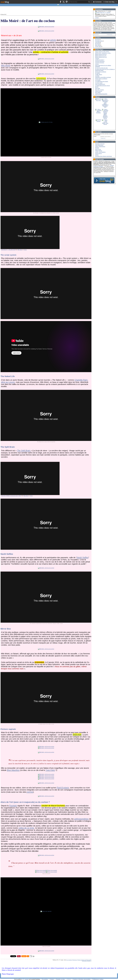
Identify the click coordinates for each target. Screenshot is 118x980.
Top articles (45, 979)
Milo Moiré (5, 65)
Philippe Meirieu (98, 150)
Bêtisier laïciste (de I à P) (100, 55)
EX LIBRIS (97, 73)
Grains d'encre (98, 153)
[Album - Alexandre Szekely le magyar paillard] (105, 113)
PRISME (97, 147)
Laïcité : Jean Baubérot (100, 152)
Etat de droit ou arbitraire (100, 71)
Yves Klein (50, 770)
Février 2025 (98, 46)
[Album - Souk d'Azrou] (105, 122)
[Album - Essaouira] (98, 110)
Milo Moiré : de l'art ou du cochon (28, 21)
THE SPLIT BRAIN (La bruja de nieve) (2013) (11, 495)
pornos (29, 792)
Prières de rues (98, 91)
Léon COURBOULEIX (100, 84)
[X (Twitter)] (63, 2)
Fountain (13, 805)
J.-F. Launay (25, 979)
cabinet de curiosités (98, 166)
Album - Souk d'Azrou (105, 124)
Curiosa (97, 64)
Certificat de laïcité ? (99, 59)
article (53, 40)
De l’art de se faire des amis (101, 67)
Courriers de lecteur (99, 62)
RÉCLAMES (98, 92)
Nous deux (97, 88)
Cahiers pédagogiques (100, 146)
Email (95, 136)
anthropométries (81, 819)
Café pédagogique (99, 145)
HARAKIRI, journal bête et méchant (103, 77)
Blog (96, 11)
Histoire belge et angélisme (101, 78)
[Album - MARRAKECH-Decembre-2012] (105, 102)
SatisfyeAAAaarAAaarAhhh (101, 93)
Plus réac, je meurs (99, 89)
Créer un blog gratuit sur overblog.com (104, 180)
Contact (4, 10)
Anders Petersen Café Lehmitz (102, 51)
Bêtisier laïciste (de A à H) (101, 54)
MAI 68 (96, 86)
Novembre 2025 (99, 40)
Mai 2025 (97, 43)
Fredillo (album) (98, 74)
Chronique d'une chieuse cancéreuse (103, 156)
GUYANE (97, 75)
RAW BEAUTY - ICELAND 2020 (8, 249)
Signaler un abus (60, 979)
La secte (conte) (99, 82)
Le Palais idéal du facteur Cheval (102, 85)
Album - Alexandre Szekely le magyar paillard (105, 117)
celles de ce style (26, 828)
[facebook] (60, 2)
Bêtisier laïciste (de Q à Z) (101, 57)
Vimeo (25, 249)
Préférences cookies (97, 979)
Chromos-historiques (100, 61)
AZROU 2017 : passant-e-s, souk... (103, 52)
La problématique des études (101, 81)
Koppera (112, 165)
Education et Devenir (99, 143)
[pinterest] (66, 2)
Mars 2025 (97, 45)
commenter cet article (86, 960)
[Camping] (98, 119)
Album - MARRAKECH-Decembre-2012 (105, 105)
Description (98, 14)
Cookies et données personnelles (82, 979)
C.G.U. (69, 979)
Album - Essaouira (98, 112)
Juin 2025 (97, 42)
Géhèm (96, 154)
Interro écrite (98, 149)
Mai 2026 (97, 39)
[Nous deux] (98, 98)
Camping (97, 58)
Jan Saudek (97, 80)
